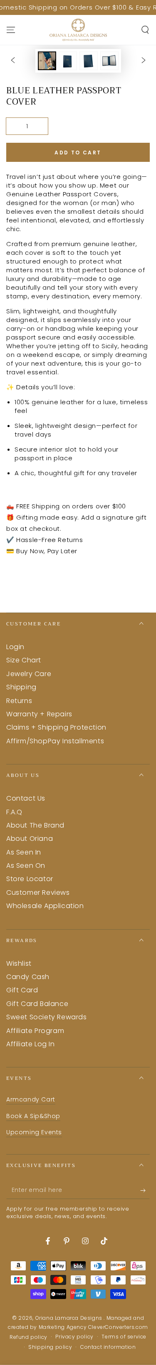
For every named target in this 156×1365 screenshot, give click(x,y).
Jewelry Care (28, 674)
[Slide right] (143, 61)
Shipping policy (50, 1347)
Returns (19, 701)
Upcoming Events (34, 1132)
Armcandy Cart (30, 1099)
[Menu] (11, 30)
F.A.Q (14, 812)
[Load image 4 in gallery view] (109, 60)
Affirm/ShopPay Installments (55, 741)
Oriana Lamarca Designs (69, 1317)
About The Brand (35, 825)
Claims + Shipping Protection (56, 727)
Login (15, 647)
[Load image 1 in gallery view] (47, 60)
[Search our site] (145, 30)
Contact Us (25, 798)
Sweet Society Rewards (46, 1017)
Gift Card (22, 990)
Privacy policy (74, 1336)
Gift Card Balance (37, 1003)
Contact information (108, 1347)
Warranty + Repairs (39, 714)
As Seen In (23, 852)
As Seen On (25, 865)
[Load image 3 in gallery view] (88, 60)
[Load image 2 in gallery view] (68, 60)
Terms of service (124, 1336)
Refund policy (28, 1337)
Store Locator (29, 879)
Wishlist (19, 963)
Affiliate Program (35, 1030)
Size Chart (23, 660)
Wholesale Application (45, 906)
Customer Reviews (38, 892)
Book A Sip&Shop (33, 1116)
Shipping (21, 687)
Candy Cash (28, 977)
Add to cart (77, 152)
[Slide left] (13, 61)
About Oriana (29, 838)
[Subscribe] (145, 1191)
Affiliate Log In (30, 1044)
